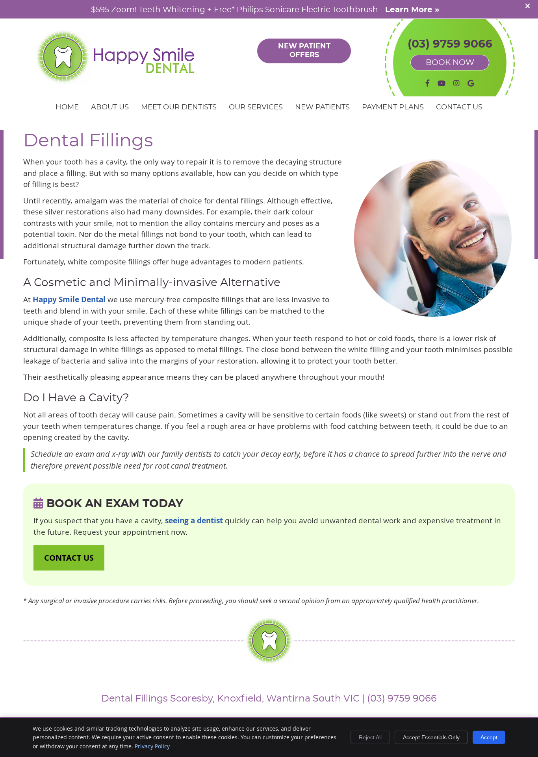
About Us (110, 107)
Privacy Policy (152, 746)
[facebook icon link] (427, 83)
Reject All (370, 737)
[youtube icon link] (441, 83)
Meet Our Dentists (179, 107)
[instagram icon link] (456, 83)
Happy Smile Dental (69, 299)
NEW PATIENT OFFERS (304, 51)
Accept (488, 737)
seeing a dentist (194, 520)
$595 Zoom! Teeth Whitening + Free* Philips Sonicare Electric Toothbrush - (265, 10)
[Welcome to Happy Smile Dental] (116, 82)
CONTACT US (69, 557)
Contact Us (459, 107)
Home (67, 107)
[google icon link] (471, 83)
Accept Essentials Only (431, 737)
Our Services (256, 107)
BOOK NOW (450, 62)
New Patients (322, 107)
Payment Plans (393, 107)
